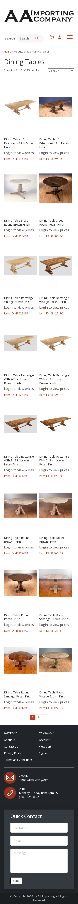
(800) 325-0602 (29, 797)
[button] (37, 38)
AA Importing (46, 896)
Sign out (44, 753)
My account (61, 37)
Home (7, 51)
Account (44, 740)
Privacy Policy (13, 753)
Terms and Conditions (18, 760)
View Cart (45, 746)
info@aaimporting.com (34, 779)
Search (10, 38)
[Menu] (69, 37)
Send (16, 881)
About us (10, 740)
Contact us (11, 746)
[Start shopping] (53, 37)
